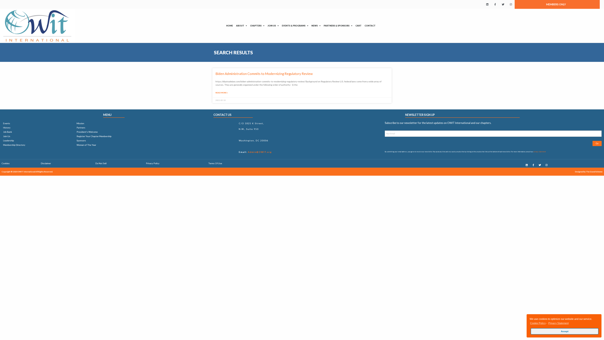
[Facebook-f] (495, 4)
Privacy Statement (558, 323)
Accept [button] (564, 331)
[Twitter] (503, 4)
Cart (358, 25)
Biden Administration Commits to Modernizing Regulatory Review (264, 74)
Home (229, 25)
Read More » (221, 92)
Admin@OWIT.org (259, 152)
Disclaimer (46, 163)
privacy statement (540, 152)
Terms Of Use (215, 163)
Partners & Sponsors (337, 25)
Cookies (6, 163)
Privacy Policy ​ (153, 163)
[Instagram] (511, 4)
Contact (370, 25)
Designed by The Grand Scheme (588, 171)
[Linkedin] (487, 4)
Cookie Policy (538, 323)
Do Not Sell (100, 163)
